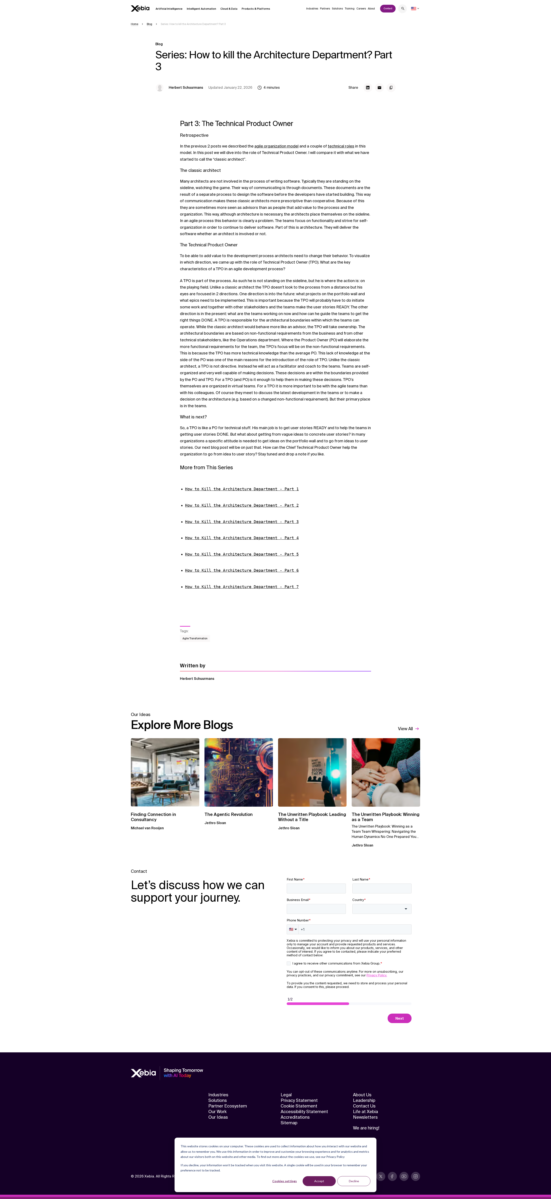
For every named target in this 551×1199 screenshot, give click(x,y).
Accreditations (295, 1117)
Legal (286, 1095)
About (371, 8)
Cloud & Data (228, 9)
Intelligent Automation (201, 9)
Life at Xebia (365, 1111)
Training (349, 8)
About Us (362, 1095)
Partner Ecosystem (227, 1106)
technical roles (341, 146)
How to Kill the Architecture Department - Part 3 (242, 521)
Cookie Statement (299, 1106)
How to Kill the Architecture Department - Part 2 (242, 505)
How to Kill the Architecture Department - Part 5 (242, 554)
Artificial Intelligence (169, 9)
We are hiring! (366, 1128)
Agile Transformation (195, 638)
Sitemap (289, 1123)
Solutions (337, 8)
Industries (312, 8)
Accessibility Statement (304, 1111)
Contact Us (364, 1106)
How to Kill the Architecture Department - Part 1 (242, 489)
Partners (325, 8)
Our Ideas (218, 1117)
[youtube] (404, 1176)
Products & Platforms (256, 9)
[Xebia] (140, 8)
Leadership (364, 1100)
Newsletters (365, 1117)
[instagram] (415, 1176)
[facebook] (392, 1176)
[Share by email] (379, 87)
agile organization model (276, 146)
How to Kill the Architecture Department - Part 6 (242, 570)
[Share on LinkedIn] (367, 87)
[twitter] (380, 1176)
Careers (361, 8)
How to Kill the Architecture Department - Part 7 (242, 586)
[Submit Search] (403, 9)
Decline (354, 1181)
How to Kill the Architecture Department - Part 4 (242, 538)
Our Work (217, 1111)
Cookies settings (284, 1181)
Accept (319, 1181)
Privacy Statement (299, 1100)
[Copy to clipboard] (391, 87)
